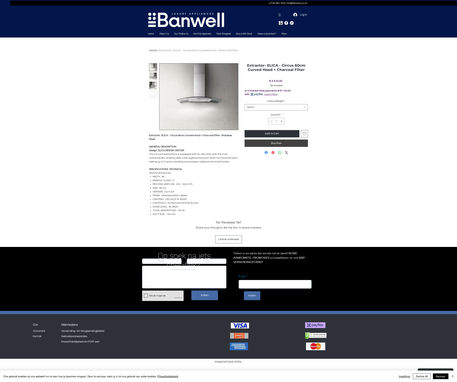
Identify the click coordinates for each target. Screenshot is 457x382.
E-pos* (242, 276)
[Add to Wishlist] (304, 133)
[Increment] (282, 121)
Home (153, 50)
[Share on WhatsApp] (280, 152)
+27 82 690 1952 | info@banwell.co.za (287, 3)
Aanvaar (440, 376)
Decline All (422, 376)
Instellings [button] (404, 376)
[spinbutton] (276, 121)
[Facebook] (286, 23)
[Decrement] (271, 121)
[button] (280, 14)
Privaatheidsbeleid (167, 376)
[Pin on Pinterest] (273, 152)
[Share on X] (286, 152)
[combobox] (276, 107)
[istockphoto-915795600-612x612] (281, 23)
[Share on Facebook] (266, 152)
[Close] (453, 376)
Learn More (270, 94)
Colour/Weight (276, 101)
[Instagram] (292, 23)
